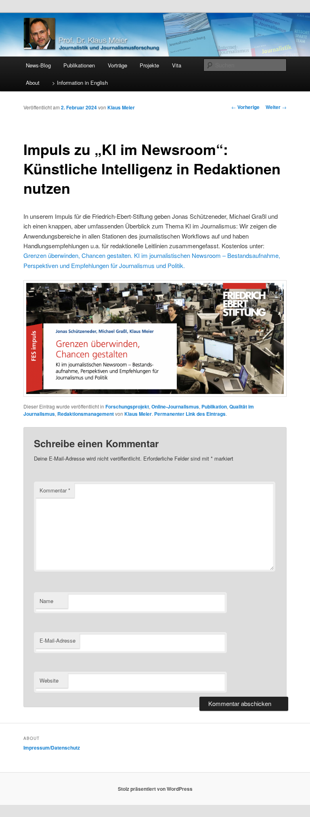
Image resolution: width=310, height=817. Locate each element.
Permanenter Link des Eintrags (190, 413)
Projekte (149, 65)
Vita (176, 65)
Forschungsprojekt (127, 406)
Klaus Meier (121, 107)
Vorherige (245, 107)
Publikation (214, 406)
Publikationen (79, 65)
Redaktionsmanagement (85, 413)
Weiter (276, 107)
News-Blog (38, 65)
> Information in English (80, 82)
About (33, 82)
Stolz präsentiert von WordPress (155, 788)
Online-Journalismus (175, 406)
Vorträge (117, 65)
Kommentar (55, 490)
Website (49, 680)
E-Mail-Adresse (57, 640)
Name (46, 601)
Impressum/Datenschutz (51, 747)
